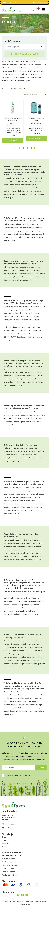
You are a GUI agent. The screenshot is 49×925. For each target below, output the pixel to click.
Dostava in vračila (8, 871)
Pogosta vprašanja (8, 858)
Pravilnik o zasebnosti (9, 868)
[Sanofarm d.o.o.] (11, 9)
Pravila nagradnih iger (10, 875)
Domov (4, 26)
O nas (4, 837)
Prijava (40, 767)
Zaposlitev (5, 843)
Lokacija (5, 840)
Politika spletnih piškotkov (11, 865)
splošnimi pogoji (21, 775)
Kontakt (4, 847)
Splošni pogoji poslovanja (11, 862)
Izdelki (11, 26)
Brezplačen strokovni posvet (12, 855)
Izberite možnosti (36, 138)
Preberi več (13, 140)
